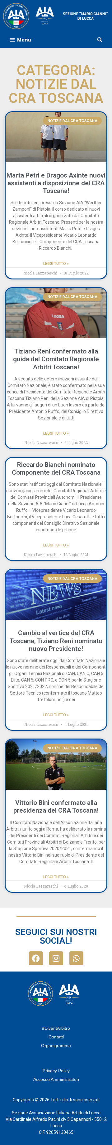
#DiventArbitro (56, 1028)
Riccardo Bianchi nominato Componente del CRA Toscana (56, 468)
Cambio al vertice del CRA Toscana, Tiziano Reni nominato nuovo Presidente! (56, 640)
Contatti (56, 1036)
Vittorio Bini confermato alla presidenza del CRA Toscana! (56, 806)
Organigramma (56, 1045)
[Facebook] (36, 958)
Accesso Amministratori (56, 1079)
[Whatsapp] (76, 958)
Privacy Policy (56, 1070)
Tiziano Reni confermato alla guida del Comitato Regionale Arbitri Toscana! (56, 359)
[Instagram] (56, 958)
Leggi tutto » (56, 263)
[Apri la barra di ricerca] (99, 40)
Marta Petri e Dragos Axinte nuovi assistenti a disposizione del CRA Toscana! (56, 183)
